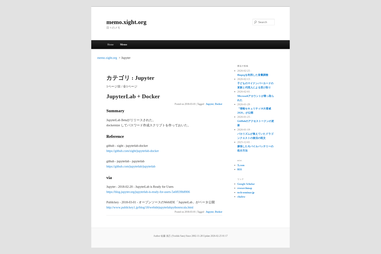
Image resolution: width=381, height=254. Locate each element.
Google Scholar (246, 183)
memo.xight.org (126, 22)
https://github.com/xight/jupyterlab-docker (132, 151)
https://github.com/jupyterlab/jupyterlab (130, 166)
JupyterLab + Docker (133, 96)
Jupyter (210, 104)
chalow (241, 196)
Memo (123, 44)
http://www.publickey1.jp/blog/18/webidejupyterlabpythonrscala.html (149, 207)
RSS (239, 169)
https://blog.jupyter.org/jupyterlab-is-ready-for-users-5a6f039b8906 (148, 192)
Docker (218, 104)
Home (110, 44)
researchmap (244, 188)
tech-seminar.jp (245, 192)
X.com (240, 165)
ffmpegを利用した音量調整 (252, 74)
